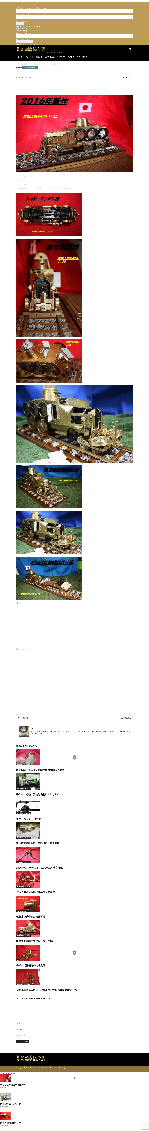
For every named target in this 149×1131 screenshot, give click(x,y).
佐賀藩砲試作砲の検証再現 (30, 916)
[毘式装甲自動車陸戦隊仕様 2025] (74, 928)
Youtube (61, 57)
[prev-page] (17, 994)
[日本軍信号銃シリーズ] (74, 1116)
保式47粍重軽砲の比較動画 (30, 965)
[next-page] (18, 994)
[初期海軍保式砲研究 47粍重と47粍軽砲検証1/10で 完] (74, 977)
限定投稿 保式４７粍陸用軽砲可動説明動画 (40, 770)
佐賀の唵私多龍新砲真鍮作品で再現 (35, 892)
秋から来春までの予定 (28, 818)
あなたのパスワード (23, 21)
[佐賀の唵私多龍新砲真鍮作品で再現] (74, 879)
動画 (18, 960)
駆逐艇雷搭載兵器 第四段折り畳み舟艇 (38, 843)
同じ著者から (31, 746)
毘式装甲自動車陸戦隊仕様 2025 (34, 941)
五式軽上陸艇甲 (127, 718)
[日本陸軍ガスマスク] (74, 1097)
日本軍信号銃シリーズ (11, 1122)
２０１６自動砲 (22, 718)
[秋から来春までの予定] (74, 806)
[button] (130, 49)
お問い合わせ (49, 57)
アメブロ (71, 57)
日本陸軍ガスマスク (10, 1103)
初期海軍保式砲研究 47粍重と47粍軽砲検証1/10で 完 (46, 990)
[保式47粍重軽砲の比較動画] (74, 953)
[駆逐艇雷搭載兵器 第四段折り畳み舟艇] (74, 830)
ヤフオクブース (82, 57)
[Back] (17, 3)
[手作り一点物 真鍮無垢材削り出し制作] (74, 781)
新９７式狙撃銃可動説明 (12, 1085)
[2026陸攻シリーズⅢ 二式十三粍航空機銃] (74, 855)
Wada (21, 77)
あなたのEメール (22, 39)
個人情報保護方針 (22, 29)
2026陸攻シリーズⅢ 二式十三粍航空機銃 (39, 867)
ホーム (20, 57)
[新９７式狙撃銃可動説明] (74, 1078)
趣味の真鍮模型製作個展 (38, 1068)
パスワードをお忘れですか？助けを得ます (30, 26)
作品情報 (24, 64)
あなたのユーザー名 (23, 14)
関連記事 (20, 746)
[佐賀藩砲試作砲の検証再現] (74, 904)
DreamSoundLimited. (71, 1068)
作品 (26, 57)
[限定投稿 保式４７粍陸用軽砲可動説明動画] (74, 757)
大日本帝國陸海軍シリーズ (37, 64)
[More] (88, 86)
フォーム (41, 1065)
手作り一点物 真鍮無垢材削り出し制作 (38, 794)
